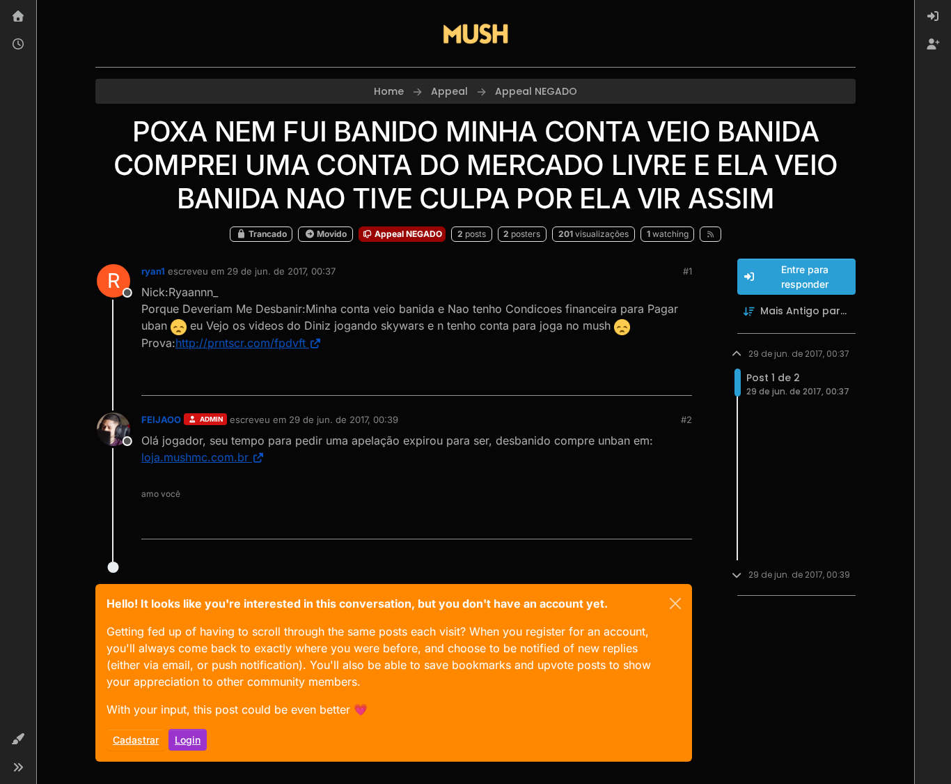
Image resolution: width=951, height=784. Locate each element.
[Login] (932, 17)
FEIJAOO (161, 419)
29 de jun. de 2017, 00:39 (343, 419)
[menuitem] (932, 17)
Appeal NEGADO (407, 234)
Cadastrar (136, 740)
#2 (686, 419)
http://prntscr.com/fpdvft (240, 343)
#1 (687, 271)
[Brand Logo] (475, 33)
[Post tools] (679, 379)
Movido (331, 234)
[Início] (18, 17)
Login (188, 740)
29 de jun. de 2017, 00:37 (281, 271)
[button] (18, 739)
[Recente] (18, 44)
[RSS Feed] (710, 234)
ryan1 (153, 271)
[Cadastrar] (932, 44)
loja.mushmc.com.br (195, 457)
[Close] (675, 603)
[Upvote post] (630, 379)
